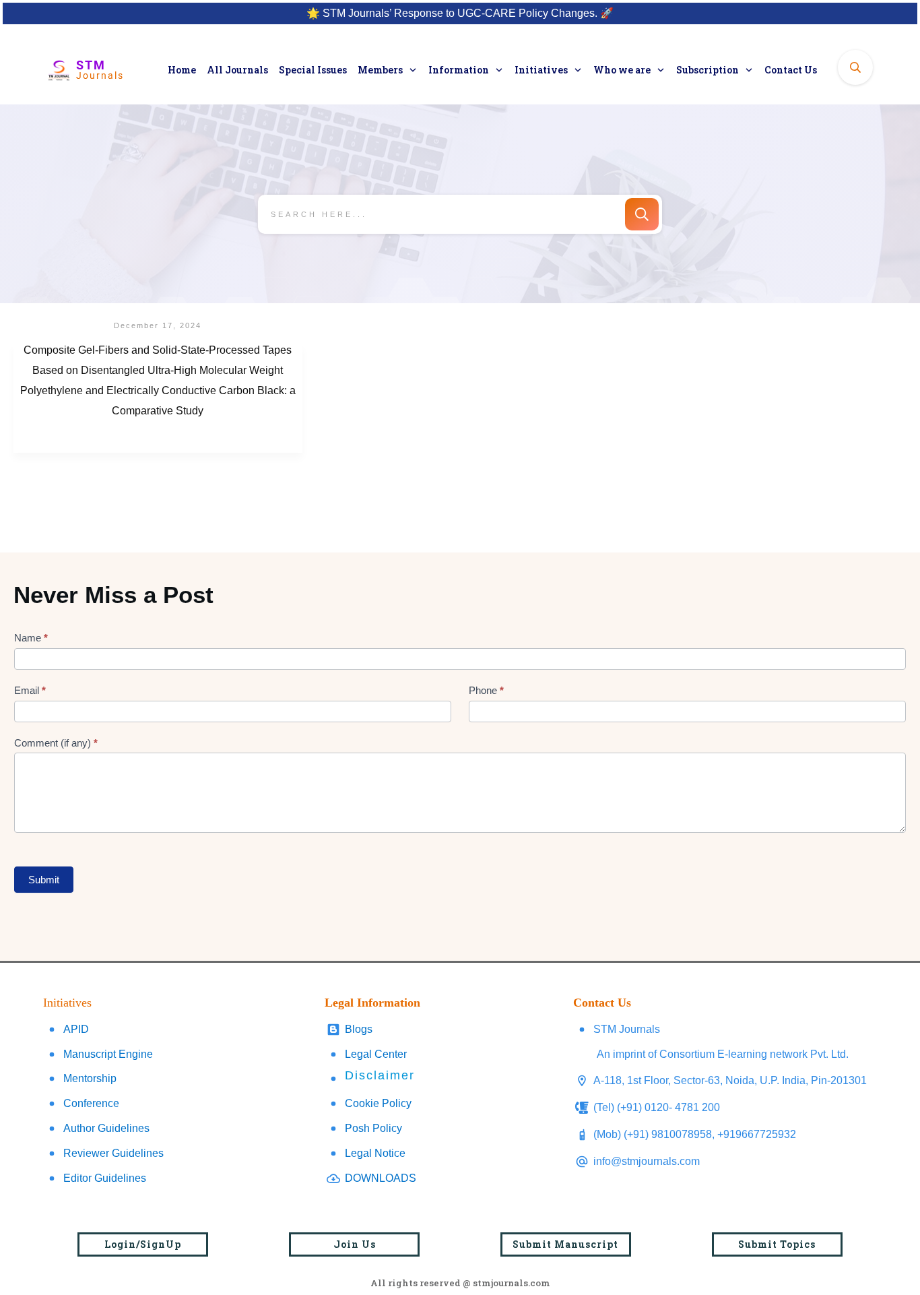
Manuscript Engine (108, 1054)
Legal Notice (375, 1153)
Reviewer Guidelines (113, 1153)
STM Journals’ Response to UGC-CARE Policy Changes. (460, 13)
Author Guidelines (106, 1128)
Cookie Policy (378, 1103)
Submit (43, 879)
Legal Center (376, 1054)
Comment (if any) (56, 743)
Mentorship (90, 1078)
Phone (486, 690)
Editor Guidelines (104, 1178)
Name (31, 637)
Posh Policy (373, 1128)
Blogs (358, 1029)
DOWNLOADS (380, 1178)
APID (76, 1029)
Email (30, 690)
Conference (91, 1103)
